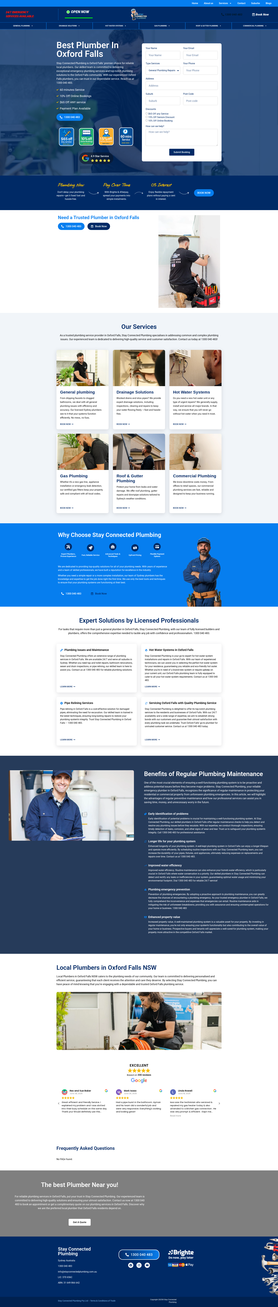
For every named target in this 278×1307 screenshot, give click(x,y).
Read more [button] (175, 1116)
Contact (241, 3)
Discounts (151, 109)
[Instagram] (139, 1265)
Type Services (153, 63)
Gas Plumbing (160, 26)
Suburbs (255, 3)
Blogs (268, 3)
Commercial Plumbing (253, 26)
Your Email (188, 48)
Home (195, 3)
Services (223, 3)
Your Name (151, 48)
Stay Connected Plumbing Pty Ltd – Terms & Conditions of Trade (86, 1301)
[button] (219, 1103)
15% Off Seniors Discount (161, 117)
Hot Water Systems (114, 26)
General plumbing (77, 392)
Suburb (149, 94)
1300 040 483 (64, 82)
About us (208, 3)
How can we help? (155, 126)
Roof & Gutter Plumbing (207, 26)
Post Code (188, 94)
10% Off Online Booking (160, 120)
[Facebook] (130, 1265)
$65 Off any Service (158, 113)
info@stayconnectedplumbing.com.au (77, 1271)
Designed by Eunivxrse (186, 1301)
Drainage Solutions (68, 26)
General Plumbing (21, 26)
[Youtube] (147, 1265)
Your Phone (189, 63)
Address (150, 79)
